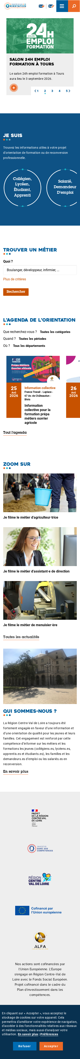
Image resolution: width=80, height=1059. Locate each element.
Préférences (49, 1034)
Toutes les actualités (21, 637)
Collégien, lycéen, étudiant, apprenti (22, 187)
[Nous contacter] (51, 6)
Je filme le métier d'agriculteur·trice (30, 517)
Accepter (51, 1046)
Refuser (24, 1046)
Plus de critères (14, 279)
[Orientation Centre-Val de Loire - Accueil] (13, 5)
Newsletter (41, 6)
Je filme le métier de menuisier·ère (30, 625)
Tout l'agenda (15, 433)
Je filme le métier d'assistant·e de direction (36, 571)
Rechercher (16, 292)
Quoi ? (8, 261)
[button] (35, 91)
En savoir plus (15, 772)
